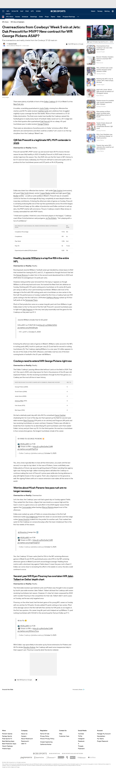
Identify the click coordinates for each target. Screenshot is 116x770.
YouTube (81, 734)
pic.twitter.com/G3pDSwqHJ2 (29, 543)
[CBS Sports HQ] (54, 753)
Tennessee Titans (31, 300)
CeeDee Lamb (43, 111)
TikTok (80, 736)
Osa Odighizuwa (32, 517)
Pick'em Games (7, 734)
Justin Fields (44, 108)
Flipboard (81, 749)
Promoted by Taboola (77, 689)
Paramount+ (25, 741)
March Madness (7, 746)
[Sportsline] (39, 757)
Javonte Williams (31, 258)
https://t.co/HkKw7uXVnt (48, 325)
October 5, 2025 (35, 332)
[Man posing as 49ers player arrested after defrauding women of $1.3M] (91, 115)
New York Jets (18, 104)
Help (60, 734)
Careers (23, 736)
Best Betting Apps (8, 741)
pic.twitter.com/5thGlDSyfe (28, 328)
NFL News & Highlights (17, 22)
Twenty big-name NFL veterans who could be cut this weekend (105, 147)
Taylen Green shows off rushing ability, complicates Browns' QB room (104, 125)
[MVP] (72, 757)
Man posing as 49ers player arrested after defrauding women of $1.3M (103, 114)
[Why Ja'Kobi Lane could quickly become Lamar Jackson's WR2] (91, 71)
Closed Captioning (46, 742)
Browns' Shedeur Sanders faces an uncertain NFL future (104, 58)
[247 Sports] (26, 757)
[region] (100, 32)
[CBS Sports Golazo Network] (72, 753)
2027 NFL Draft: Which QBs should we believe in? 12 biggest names (105, 91)
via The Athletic (51, 218)
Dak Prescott (45, 121)
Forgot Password (102, 741)
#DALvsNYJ (24, 444)
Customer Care (64, 736)
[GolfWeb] (92, 757)
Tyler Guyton (57, 191)
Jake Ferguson (27, 310)
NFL (49, 140)
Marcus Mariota (47, 507)
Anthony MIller (19, 401)
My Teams (100, 739)
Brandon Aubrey (29, 647)
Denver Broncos (22, 275)
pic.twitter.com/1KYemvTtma (28, 631)
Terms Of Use (44, 734)
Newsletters (101, 736)
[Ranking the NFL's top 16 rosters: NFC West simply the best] (91, 82)
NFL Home (5, 22)
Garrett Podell (13, 44)
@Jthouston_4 (23, 532)
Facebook (81, 741)
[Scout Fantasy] (82, 757)
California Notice (45, 744)
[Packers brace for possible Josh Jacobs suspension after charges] (91, 104)
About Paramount (27, 739)
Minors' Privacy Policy (47, 739)
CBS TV (23, 744)
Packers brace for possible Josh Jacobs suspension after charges (105, 102)
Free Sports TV (7, 739)
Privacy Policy (44, 736)
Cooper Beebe (45, 193)
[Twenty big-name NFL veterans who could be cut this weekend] (91, 149)
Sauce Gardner (60, 415)
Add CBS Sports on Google (75, 44)
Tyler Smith (25, 193)
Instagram (81, 739)
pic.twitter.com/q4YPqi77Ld (28, 449)
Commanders (27, 507)
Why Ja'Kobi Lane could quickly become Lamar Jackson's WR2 (104, 69)
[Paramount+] (51, 757)
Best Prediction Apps (9, 744)
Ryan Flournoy (28, 421)
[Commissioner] (63, 757)
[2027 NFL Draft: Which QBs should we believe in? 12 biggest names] (91, 93)
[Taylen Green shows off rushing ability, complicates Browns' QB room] (91, 126)
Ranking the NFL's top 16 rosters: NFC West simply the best (104, 80)
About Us (24, 734)
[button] (78, 16)
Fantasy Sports (7, 736)
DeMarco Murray (52, 298)
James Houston (24, 519)
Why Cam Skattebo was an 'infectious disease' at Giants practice (104, 136)
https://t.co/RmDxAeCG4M (43, 447)
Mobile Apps (6, 749)
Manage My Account (104, 734)
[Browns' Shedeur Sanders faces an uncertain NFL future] (91, 60)
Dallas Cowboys (49, 102)
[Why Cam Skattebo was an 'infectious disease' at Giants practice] (91, 138)
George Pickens (43, 124)
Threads (80, 746)
